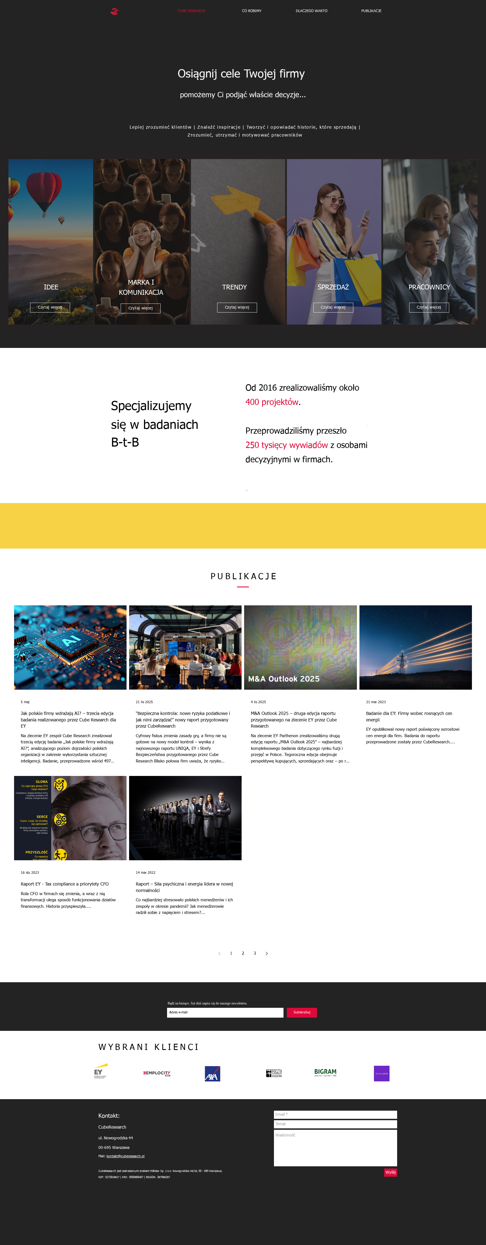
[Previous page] (219, 954)
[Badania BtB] (239, 490)
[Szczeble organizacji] (247, 490)
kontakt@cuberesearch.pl (126, 1156)
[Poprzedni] (119, 426)
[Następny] (367, 426)
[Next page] (267, 954)
